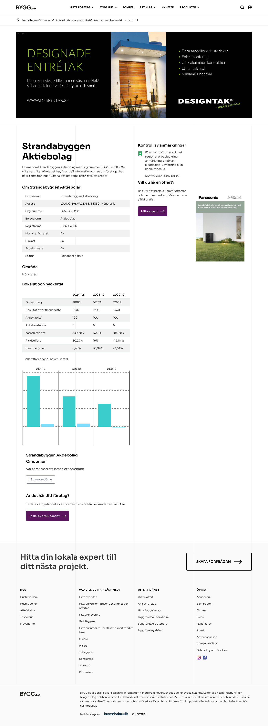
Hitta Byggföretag (149, 610)
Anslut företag (147, 603)
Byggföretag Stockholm (153, 617)
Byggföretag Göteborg (152, 623)
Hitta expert (149, 211)
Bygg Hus (106, 7)
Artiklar (145, 7)
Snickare (84, 665)
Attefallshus (28, 610)
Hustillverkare (29, 597)
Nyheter (167, 7)
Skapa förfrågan (213, 562)
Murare (83, 639)
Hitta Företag (80, 7)
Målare (83, 645)
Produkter (188, 7)
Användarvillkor (207, 637)
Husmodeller (28, 603)
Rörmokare (86, 672)
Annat (200, 630)
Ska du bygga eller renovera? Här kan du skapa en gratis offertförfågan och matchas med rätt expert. (77, 20)
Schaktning (86, 658)
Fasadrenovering (89, 614)
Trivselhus (26, 617)
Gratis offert (145, 597)
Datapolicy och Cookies (212, 650)
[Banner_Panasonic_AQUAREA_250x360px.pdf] (220, 260)
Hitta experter (88, 597)
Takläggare (86, 652)
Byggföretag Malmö (150, 630)
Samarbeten (204, 603)
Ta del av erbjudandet (44, 516)
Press (200, 617)
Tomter (128, 7)
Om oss (202, 610)
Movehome (27, 623)
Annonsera (204, 597)
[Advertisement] (220, 165)
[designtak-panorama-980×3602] (134, 117)
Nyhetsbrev (204, 623)
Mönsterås (29, 274)
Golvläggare (87, 621)
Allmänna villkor (207, 643)
